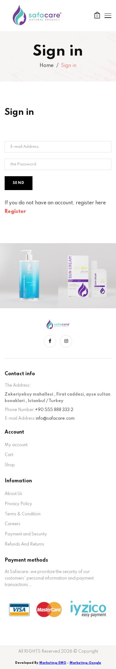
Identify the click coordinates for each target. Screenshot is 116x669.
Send (18, 183)
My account (16, 445)
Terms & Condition (23, 514)
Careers (12, 524)
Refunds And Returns (24, 544)
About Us (13, 494)
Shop (10, 465)
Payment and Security (26, 534)
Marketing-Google (85, 662)
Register (15, 211)
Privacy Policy (18, 504)
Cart (9, 455)
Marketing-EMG (52, 662)
